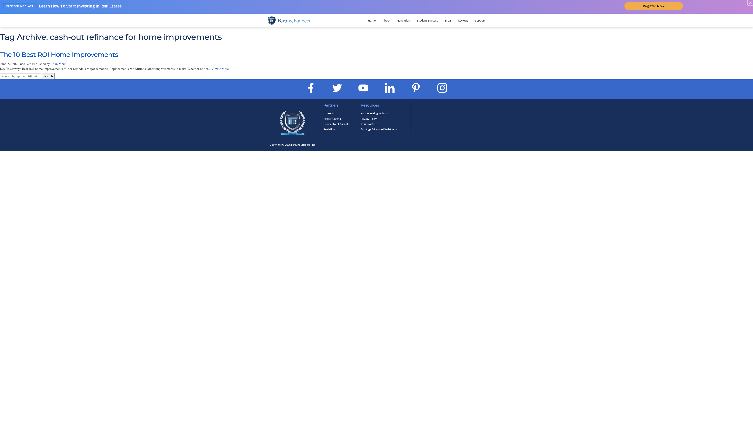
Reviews (463, 20)
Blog (448, 20)
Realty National (332, 118)
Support (480, 20)
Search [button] (48, 76)
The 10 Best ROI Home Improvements (59, 54)
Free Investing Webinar (374, 113)
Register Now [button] (654, 6)
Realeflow (329, 129)
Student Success (427, 20)
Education (403, 20)
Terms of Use (369, 124)
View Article (220, 68)
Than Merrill (59, 63)
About (386, 20)
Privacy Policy (369, 118)
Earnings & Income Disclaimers (379, 129)
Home (372, 20)
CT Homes (330, 113)
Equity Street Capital (336, 124)
